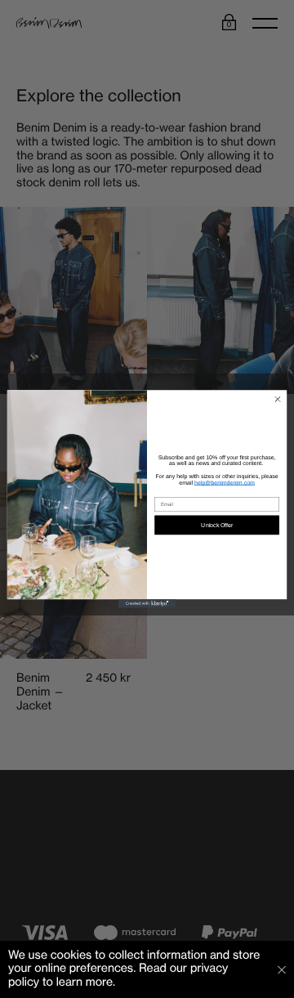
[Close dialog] (277, 399)
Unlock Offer (217, 525)
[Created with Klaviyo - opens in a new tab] (147, 603)
